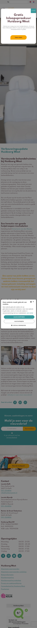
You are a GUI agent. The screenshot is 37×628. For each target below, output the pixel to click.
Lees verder (30, 313)
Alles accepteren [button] (19, 317)
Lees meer (18, 37)
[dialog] (18, 314)
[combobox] (31, 302)
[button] (18, 325)
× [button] (33, 301)
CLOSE (33, 10)
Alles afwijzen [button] (19, 321)
